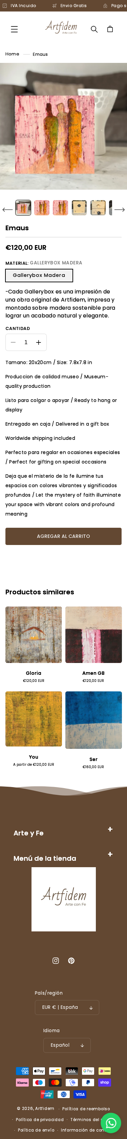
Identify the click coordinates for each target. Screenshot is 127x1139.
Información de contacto (88, 1130)
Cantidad (17, 328)
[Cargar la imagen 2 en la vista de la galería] (41, 207)
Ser (93, 759)
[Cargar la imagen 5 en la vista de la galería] (98, 207)
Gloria (33, 673)
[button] (14, 29)
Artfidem (45, 1109)
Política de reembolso (86, 1109)
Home (12, 54)
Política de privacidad (40, 1119)
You (33, 757)
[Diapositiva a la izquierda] (7, 209)
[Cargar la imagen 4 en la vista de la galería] (79, 207)
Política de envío (36, 1130)
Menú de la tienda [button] (45, 858)
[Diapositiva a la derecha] (119, 209)
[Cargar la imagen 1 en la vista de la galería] (23, 207)
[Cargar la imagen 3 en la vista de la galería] (60, 207)
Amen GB (93, 673)
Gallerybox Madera (39, 275)
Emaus (40, 54)
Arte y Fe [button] (29, 833)
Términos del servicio (94, 1119)
